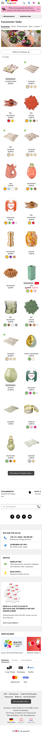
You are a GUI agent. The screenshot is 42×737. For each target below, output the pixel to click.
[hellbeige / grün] (31, 86)
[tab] (5, 660)
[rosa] (35, 291)
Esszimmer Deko (25, 16)
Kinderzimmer (22, 26)
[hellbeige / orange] (35, 86)
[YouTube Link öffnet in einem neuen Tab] (30, 517)
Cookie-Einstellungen (28, 694)
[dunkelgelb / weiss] (7, 257)
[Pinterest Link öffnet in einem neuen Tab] (24, 517)
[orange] (26, 120)
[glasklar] (12, 325)
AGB (5, 694)
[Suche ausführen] (38, 506)
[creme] (33, 359)
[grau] (16, 325)
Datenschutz (14, 694)
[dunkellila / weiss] (10, 257)
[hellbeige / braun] (12, 154)
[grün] (30, 120)
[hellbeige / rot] (27, 86)
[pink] (13, 223)
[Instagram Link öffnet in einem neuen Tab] (18, 517)
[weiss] (12, 188)
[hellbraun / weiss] (14, 257)
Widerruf (18, 697)
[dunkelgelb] (12, 120)
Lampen (37, 26)
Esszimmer (5, 26)
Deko (31, 26)
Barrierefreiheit (29, 697)
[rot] (8, 120)
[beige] (16, 188)
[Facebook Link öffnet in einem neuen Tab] (12, 517)
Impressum (9, 697)
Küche (13, 26)
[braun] (34, 120)
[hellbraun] (34, 325)
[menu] (3, 3)
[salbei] (29, 461)
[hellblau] (8, 188)
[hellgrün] (27, 291)
